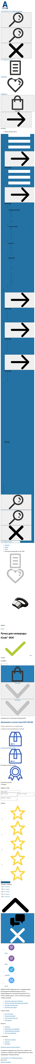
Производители (9, 486)
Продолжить (6, 882)
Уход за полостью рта (18, 237)
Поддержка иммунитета (19, 272)
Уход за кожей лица (18, 253)
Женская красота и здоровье (20, 266)
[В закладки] (15, 583)
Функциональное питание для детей (22, 283)
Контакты (7, 492)
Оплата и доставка (10, 488)
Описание (17, 683)
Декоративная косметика (19, 251)
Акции (10, 205)
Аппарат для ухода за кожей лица (22, 247)
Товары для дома (14, 208)
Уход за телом (13, 224)
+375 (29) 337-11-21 (6, 11)
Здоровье (11, 255)
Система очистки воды (19, 220)
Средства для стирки (18, 222)
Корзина (17, 111)
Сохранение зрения (18, 274)
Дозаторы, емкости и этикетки (21, 212)
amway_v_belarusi (6, 1062)
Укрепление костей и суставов (21, 279)
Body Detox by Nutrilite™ (19, 260)
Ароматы (15, 228)
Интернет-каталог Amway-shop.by (10, 1047)
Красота (11, 241)
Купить (17, 666)
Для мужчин (15, 230)
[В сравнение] (15, 567)
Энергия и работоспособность (21, 285)
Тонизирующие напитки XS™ (20, 276)
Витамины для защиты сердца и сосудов (9, 392)
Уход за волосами (17, 235)
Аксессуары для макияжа (19, 245)
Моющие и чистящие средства (21, 214)
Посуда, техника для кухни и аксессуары (20, 313)
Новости (11, 287)
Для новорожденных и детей (20, 233)
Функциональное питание (19, 281)
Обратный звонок (17, 11)
